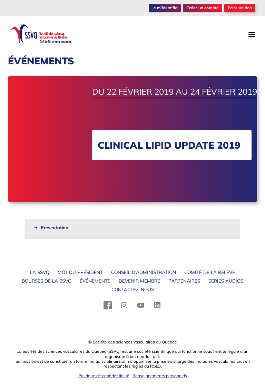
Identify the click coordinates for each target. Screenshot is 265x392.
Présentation (54, 227)
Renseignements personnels (159, 375)
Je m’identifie (164, 7)
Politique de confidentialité (103, 375)
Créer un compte (202, 7)
